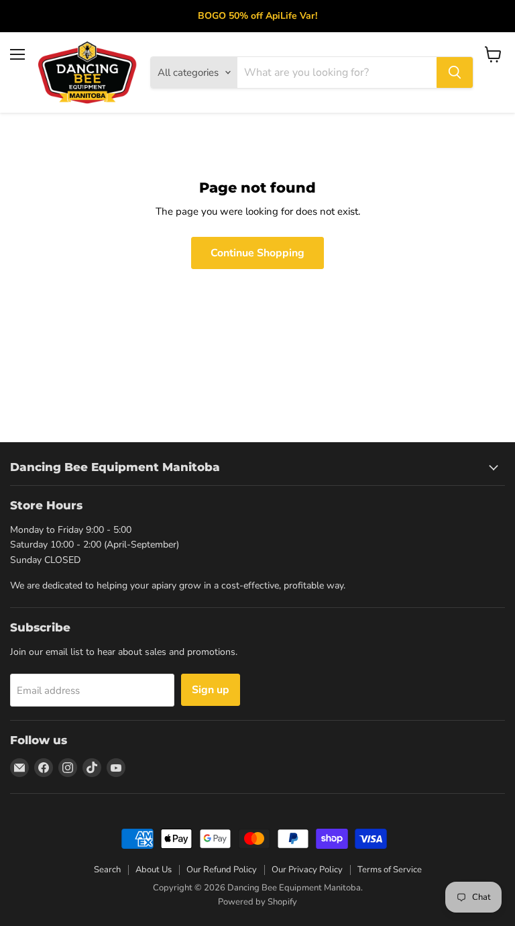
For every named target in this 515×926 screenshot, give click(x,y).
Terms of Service (389, 870)
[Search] (455, 72)
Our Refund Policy (221, 870)
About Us (153, 870)
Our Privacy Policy (307, 870)
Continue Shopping (257, 253)
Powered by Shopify (257, 902)
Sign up (210, 689)
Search (107, 870)
